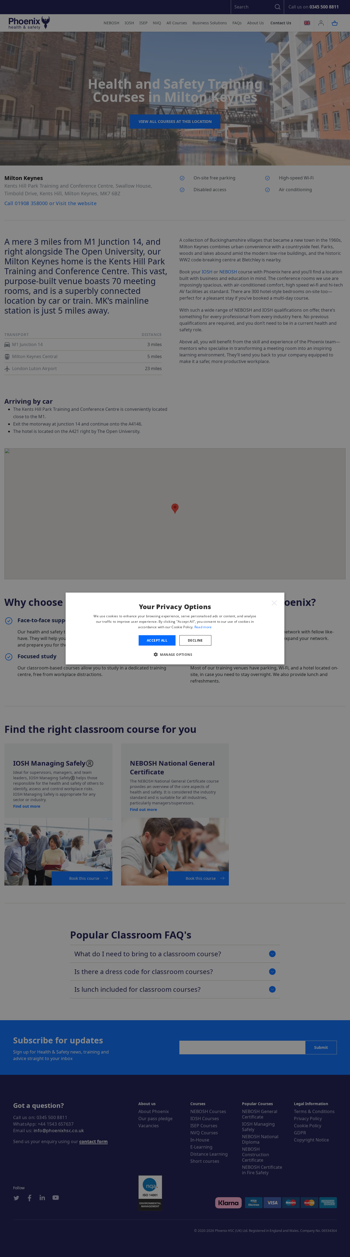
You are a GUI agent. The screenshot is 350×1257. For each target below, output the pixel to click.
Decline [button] (195, 640)
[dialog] (175, 629)
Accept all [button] (157, 640)
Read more (203, 626)
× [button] (274, 603)
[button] (175, 654)
